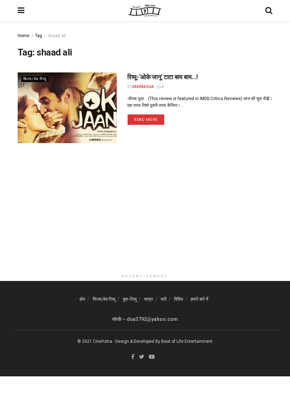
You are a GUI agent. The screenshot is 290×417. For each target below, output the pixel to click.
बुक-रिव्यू (130, 299)
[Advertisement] (145, 221)
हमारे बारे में (199, 299)
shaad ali (57, 35)
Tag (38, 35)
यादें (164, 299)
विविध (178, 299)
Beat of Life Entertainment (187, 341)
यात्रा (148, 299)
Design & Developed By (137, 341)
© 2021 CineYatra (94, 341)
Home (23, 35)
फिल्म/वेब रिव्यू (34, 79)
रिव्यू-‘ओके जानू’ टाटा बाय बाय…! (162, 77)
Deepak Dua (143, 87)
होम (82, 299)
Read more (146, 119)
